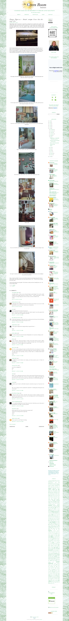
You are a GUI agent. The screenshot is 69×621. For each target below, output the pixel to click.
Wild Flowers (56, 413)
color (55, 507)
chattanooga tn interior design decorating (54, 503)
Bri (22, 273)
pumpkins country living (51, 564)
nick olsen (54, 551)
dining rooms (54, 511)
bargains (49, 488)
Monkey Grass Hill (52, 366)
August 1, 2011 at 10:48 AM (17, 379)
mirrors (55, 545)
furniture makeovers (57, 519)
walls (53, 581)
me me (55, 542)
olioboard (49, 553)
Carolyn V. (41, 619)
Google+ (34, 618)
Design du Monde (52, 168)
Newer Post (12, 426)
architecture (56, 485)
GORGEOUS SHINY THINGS (53, 223)
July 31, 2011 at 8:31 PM (17, 299)
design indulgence (52, 174)
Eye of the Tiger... (56, 419)
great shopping (52, 522)
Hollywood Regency (53, 526)
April (51, 150)
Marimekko (58, 540)
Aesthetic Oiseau (51, 203)
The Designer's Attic (52, 292)
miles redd (52, 544)
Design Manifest (51, 262)
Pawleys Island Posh (52, 235)
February (51, 153)
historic (56, 525)
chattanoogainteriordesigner (51, 504)
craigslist (55, 508)
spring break (53, 571)
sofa (50, 570)
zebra (53, 583)
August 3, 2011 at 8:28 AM (17, 415)
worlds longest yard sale (56, 582)
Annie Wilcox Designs (16, 393)
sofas (52, 570)
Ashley (13, 339)
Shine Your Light (51, 354)
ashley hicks (52, 486)
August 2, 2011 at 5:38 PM (17, 398)
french (54, 518)
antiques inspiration (51, 485)
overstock (49, 557)
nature (57, 550)
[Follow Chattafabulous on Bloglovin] (53, 108)
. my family (49, 480)
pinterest (56, 560)
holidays (49, 526)
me (53, 542)
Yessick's (51, 583)
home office (58, 527)
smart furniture (57, 569)
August (51, 135)
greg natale (58, 523)
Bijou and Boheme (52, 436)
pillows (57, 559)
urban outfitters (53, 580)
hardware (56, 524)
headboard (52, 525)
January (51, 154)
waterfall (55, 581)
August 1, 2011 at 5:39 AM (17, 322)
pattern (55, 558)
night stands (58, 551)
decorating (50, 510)
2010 (50, 156)
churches (49, 506)
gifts (52, 521)
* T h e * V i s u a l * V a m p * (53, 286)
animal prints (58, 483)
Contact (50, 14)
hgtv (54, 525)
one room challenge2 (53, 556)
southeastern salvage (57, 570)
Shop (43, 14)
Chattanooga (53, 500)
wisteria (51, 582)
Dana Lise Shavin (53, 509)
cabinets (52, 497)
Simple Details (51, 241)
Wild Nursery (56, 212)
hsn (52, 529)
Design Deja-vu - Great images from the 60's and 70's (26, 20)
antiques (58, 484)
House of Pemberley (52, 256)
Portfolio (35, 14)
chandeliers (58, 499)
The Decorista (51, 466)
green (55, 523)
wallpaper (50, 581)
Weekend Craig (52, 144)
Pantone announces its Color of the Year (56, 199)
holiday (59, 525)
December (52, 129)
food (48, 518)
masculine (55, 541)
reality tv (52, 565)
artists (49, 486)
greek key (52, 523)
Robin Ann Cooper (57, 565)
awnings (51, 487)
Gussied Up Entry (56, 455)
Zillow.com (34, 617)
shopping (53, 569)
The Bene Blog (51, 463)
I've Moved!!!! (55, 437)
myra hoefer (54, 550)
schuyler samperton (57, 567)
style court (51, 304)
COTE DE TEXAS (51, 180)
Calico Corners (55, 497)
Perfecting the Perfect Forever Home (56, 219)
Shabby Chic (50, 569)
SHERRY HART (14, 358)
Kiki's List (50, 209)
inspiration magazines (56, 530)
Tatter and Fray (51, 283)
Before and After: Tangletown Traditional (56, 333)
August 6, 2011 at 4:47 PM (17, 421)
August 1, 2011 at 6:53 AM (17, 330)
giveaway (54, 521)
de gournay (58, 509)
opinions (58, 556)
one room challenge (54, 553)
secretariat (58, 568)
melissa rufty (50, 543)
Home (27, 426)
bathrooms (54, 488)
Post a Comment (12, 424)
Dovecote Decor (15, 365)
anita (13, 309)
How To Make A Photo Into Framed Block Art (56, 356)
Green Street (51, 277)
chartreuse (49, 500)
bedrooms (50, 489)
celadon (59, 498)
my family (52, 547)
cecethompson (55, 498)
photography (52, 559)
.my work (52, 480)
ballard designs (55, 487)
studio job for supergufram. (53, 248)
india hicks (58, 529)
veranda (56, 580)
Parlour (50, 211)
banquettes (58, 487)
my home (56, 546)
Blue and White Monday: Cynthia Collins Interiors (56, 323)
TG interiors (51, 371)
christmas (58, 505)
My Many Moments (15, 302)
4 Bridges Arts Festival (57, 480)
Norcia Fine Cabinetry (51, 552)
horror (56, 528)
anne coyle (49, 484)
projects (55, 563)
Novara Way (51, 418)
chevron (58, 504)
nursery (59, 552)
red (53, 565)
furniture (52, 519)
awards (49, 487)
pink (53, 560)
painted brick (55, 557)
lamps (52, 535)
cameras (58, 497)
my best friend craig (52, 424)
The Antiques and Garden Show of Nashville (56, 300)
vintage (58, 580)
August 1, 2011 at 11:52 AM (17, 390)
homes (54, 528)
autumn (57, 486)
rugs (56, 566)
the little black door (52, 377)
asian (55, 486)
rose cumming (50, 566)
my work (50, 550)
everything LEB (51, 454)
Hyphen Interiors (15, 418)
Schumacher (52, 567)
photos (55, 559)
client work (55, 506)
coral (52, 508)
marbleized (55, 540)
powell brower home (52, 389)
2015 (50, 122)
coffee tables (52, 507)
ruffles (54, 566)
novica (56, 552)
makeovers (51, 540)
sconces (49, 568)
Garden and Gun (55, 520)
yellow (49, 583)
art (59, 485)
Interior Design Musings (16, 401)
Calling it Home (51, 360)
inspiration (50, 530)
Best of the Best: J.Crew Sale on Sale (56, 237)
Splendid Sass (14, 408)
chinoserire (54, 505)
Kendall (13, 382)
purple (56, 564)
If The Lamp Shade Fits (52, 197)
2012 (50, 126)
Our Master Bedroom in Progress (55, 350)
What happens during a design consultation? (56, 273)
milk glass (55, 544)
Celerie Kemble (50, 499)
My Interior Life (51, 298)
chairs (55, 499)
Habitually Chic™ (51, 188)
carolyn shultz (50, 498)
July (50, 136)
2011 (50, 128)
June (51, 147)
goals (57, 521)
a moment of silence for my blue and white (56, 379)
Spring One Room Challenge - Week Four (56, 258)
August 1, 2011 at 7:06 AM (17, 336)
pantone (52, 558)
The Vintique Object (15, 292)
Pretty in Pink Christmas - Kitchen (55, 267)
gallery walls (50, 520)
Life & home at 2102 (52, 265)
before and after (56, 489)
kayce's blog (51, 383)
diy (57, 511)
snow (49, 570)
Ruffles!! (51, 145)
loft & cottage (51, 430)
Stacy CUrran (14, 347)
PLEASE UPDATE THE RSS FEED (53, 181)
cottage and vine (51, 229)
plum (59, 560)
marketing (49, 541)
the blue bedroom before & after (56, 432)
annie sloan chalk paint (54, 484)
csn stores (58, 508)
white (57, 581)
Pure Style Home (52, 448)
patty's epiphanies (52, 217)
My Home (56, 547)
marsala (53, 541)
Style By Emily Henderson (53, 460)
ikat (54, 529)
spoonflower (49, 571)
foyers (50, 518)
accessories (50, 481)
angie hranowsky (54, 483)
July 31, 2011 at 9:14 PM (17, 306)
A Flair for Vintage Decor (53, 442)
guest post (50, 524)
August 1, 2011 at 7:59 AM (17, 362)
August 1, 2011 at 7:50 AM (17, 355)
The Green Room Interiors (35, 12)
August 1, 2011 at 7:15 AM (17, 344)
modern (58, 545)
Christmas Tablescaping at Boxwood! (56, 205)
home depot (54, 527)
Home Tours (50, 528)
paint (52, 557)
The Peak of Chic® (52, 250)
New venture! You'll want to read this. (56, 170)
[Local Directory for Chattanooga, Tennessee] (50, 613)
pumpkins (58, 563)
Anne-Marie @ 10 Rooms (16, 317)
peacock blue (58, 558)
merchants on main (54, 543)
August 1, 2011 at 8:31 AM (17, 371)
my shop (58, 548)
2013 (50, 125)
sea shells (54, 568)
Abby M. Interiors (52, 271)
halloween (53, 524)
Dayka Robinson (15, 324)
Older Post (41, 426)
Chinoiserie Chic (51, 162)
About (19, 14)
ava (59, 486)
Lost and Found (51, 367)
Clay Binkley (52, 506)
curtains (49, 509)
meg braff (58, 542)
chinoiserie (50, 505)
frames (52, 518)
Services (27, 14)
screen (52, 568)
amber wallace (14, 333)
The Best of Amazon (52, 195)
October (51, 132)
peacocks (49, 559)
